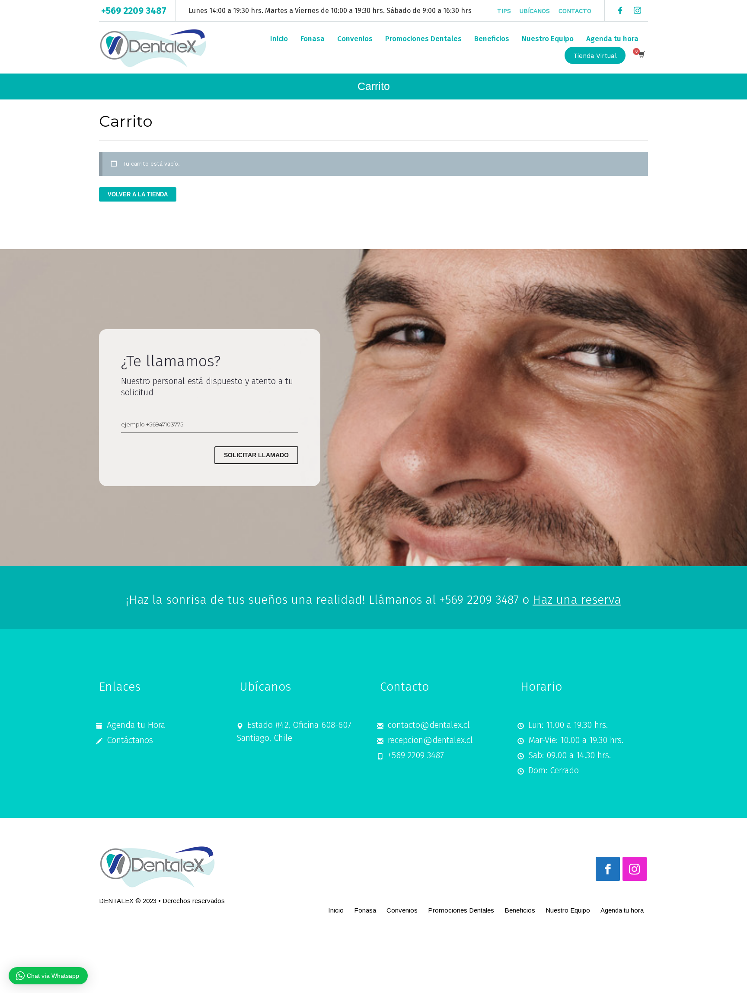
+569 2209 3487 (133, 10)
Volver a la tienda (138, 194)
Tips (504, 10)
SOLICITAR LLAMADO (256, 455)
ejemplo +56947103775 (152, 424)
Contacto (575, 10)
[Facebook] (619, 11)
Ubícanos (535, 10)
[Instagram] (637, 11)
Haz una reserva (577, 600)
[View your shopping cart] (641, 55)
